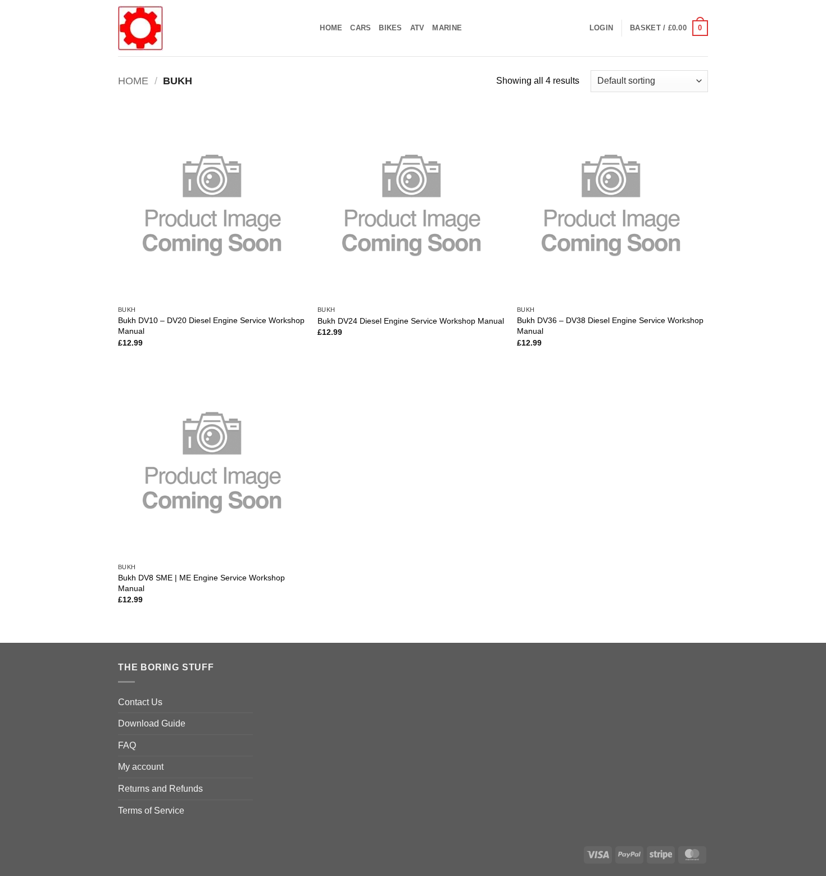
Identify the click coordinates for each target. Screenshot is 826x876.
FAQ (127, 745)
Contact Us (140, 702)
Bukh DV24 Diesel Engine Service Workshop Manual (410, 320)
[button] (601, 28)
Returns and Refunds (160, 788)
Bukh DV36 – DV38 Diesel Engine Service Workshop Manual (610, 325)
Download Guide (151, 723)
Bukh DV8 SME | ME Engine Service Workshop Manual (201, 583)
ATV (417, 28)
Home (331, 28)
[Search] (307, 28)
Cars (360, 28)
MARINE (447, 28)
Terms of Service (151, 810)
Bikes (390, 28)
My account (141, 766)
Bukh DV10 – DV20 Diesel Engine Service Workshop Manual (211, 325)
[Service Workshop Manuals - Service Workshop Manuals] (202, 28)
